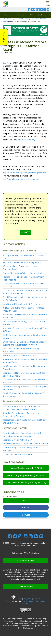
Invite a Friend (41, 15)
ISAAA (5, 62)
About (19, 599)
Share (26, 507)
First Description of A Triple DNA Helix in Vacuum (25, 443)
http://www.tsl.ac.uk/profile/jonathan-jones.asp (24, 172)
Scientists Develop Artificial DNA (17, 440)
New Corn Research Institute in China (20, 355)
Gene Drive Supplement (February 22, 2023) (26, 482)
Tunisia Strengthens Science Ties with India (23, 273)
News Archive (9, 15)
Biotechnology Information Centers (33, 602)
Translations (21, 15)
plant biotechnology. (25, 139)
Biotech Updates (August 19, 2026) (26, 468)
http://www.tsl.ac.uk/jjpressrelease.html (21, 179)
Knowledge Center (14, 19)
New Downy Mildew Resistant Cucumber (21, 304)
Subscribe (3, 37)
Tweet (27, 514)
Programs (28, 599)
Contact (37, 599)
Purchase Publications (26, 560)
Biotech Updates (28, 19)
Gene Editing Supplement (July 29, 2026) (25, 475)
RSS (31, 15)
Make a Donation (26, 586)
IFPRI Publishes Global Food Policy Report (22, 262)
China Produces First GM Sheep (17, 454)
